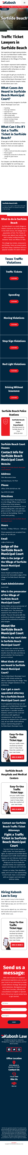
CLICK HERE (14, 278)
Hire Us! (14, 1086)
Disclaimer (14, 1142)
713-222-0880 (14, 1076)
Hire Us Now (17, 757)
